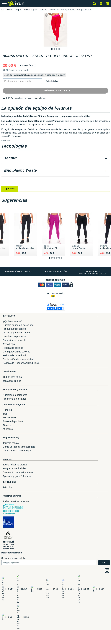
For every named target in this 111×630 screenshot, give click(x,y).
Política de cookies (13, 348)
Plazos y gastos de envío (16, 332)
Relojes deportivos (13, 421)
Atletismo (8, 429)
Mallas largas (30, 10)
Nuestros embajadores (15, 395)
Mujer (9, 10)
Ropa (18, 10)
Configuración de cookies (16, 351)
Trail (5, 413)
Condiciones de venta (14, 340)
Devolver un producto (14, 336)
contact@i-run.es (12, 381)
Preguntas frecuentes (14, 328)
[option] (55, 30)
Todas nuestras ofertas (15, 464)
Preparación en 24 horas (18, 272)
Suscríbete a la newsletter (13, 558)
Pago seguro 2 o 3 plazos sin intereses (92, 273)
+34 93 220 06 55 (12, 377)
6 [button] (63, 260)
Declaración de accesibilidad (18, 359)
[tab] (55, 158)
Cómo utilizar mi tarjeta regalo (19, 446)
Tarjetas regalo (11, 443)
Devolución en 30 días (55, 272)
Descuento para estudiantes (18, 472)
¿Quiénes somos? (12, 321)
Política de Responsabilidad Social (21, 363)
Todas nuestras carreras (16, 501)
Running (7, 410)
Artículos (7, 487)
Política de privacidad (14, 355)
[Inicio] (2, 10)
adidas (43, 10)
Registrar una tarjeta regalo (17, 450)
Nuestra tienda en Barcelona (18, 325)
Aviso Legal (9, 344)
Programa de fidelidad (15, 468)
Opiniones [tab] (10, 189)
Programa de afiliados (14, 398)
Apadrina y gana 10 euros (17, 476)
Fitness (7, 425)
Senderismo (9, 417)
